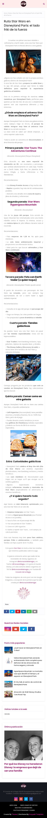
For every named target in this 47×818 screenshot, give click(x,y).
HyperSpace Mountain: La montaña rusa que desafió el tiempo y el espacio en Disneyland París (28, 673)
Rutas (10, 13)
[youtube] (15, 629)
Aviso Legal (13, 805)
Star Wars (17, 548)
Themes (14, 814)
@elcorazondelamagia (26, 561)
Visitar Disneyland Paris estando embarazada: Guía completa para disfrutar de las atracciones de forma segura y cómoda (28, 662)
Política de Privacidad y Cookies (24, 810)
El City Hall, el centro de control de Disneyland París (28, 683)
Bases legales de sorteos (28, 805)
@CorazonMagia (18, 564)
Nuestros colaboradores (23, 808)
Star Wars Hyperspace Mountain (25, 203)
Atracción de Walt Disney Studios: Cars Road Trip (27, 693)
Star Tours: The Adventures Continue (26, 149)
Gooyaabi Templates (36, 814)
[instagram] (7, 629)
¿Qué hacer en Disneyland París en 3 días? (28, 649)
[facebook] (31, 629)
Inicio (5, 13)
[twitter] (23, 629)
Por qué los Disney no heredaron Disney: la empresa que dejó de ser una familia (23, 767)
